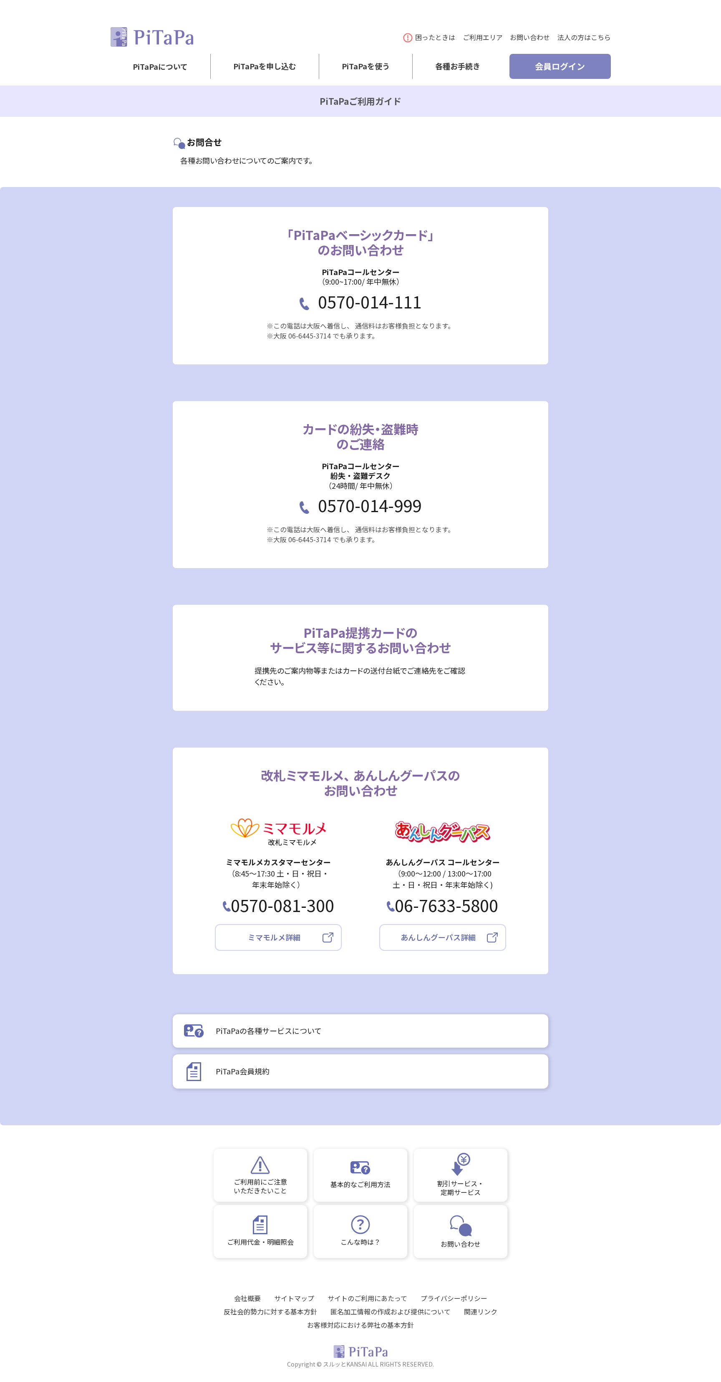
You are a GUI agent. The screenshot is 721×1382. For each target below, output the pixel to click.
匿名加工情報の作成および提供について (390, 1311)
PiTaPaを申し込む (264, 66)
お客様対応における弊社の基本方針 (360, 1325)
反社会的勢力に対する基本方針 (270, 1311)
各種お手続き (457, 66)
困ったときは (435, 37)
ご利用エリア (483, 37)
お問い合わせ (530, 37)
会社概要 (247, 1298)
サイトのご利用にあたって (367, 1298)
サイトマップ (294, 1298)
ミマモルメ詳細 (274, 937)
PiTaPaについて (160, 66)
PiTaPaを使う (366, 66)
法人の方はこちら (584, 37)
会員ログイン (560, 66)
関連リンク (480, 1311)
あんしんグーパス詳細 (438, 937)
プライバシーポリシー (454, 1298)
